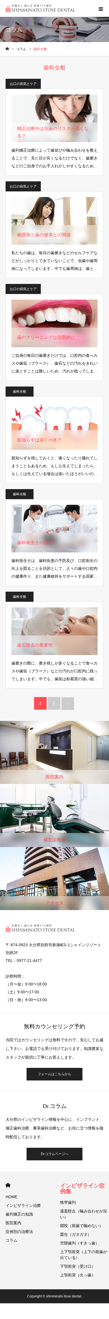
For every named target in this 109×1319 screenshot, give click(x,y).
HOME (8, 1185)
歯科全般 (19, 392)
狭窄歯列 (68, 1202)
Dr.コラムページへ (54, 1154)
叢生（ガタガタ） (75, 1234)
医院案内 (13, 1223)
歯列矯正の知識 (19, 1214)
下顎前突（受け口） (77, 1266)
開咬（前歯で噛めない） (81, 1225)
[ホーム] (7, 49)
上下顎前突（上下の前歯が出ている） (83, 1254)
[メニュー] (100, 8)
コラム (11, 1240)
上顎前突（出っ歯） (77, 1275)
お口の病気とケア (23, 84)
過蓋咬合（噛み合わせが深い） (83, 1214)
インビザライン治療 (23, 1205)
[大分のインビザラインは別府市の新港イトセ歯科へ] (40, 8)
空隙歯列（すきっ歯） (79, 1243)
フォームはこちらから (54, 1074)
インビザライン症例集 (82, 1188)
